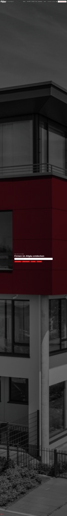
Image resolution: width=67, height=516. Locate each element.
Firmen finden (28, 1)
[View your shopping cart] (56, 1)
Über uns (45, 1)
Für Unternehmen (40, 1)
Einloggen (50, 1)
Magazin (24, 1)
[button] (1, 514)
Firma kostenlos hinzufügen (62, 1)
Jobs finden (32, 1)
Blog (36, 1)
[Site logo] (4, 1)
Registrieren (54, 1)
